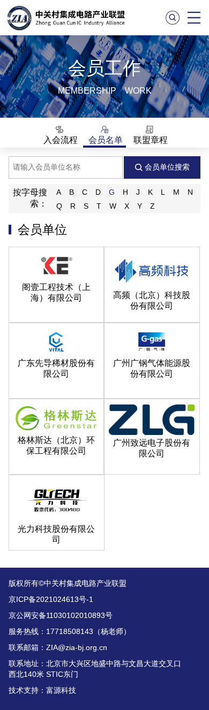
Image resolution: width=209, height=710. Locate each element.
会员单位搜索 (166, 167)
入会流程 (59, 139)
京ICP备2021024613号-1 (51, 600)
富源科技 (61, 690)
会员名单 (104, 139)
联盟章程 (149, 139)
